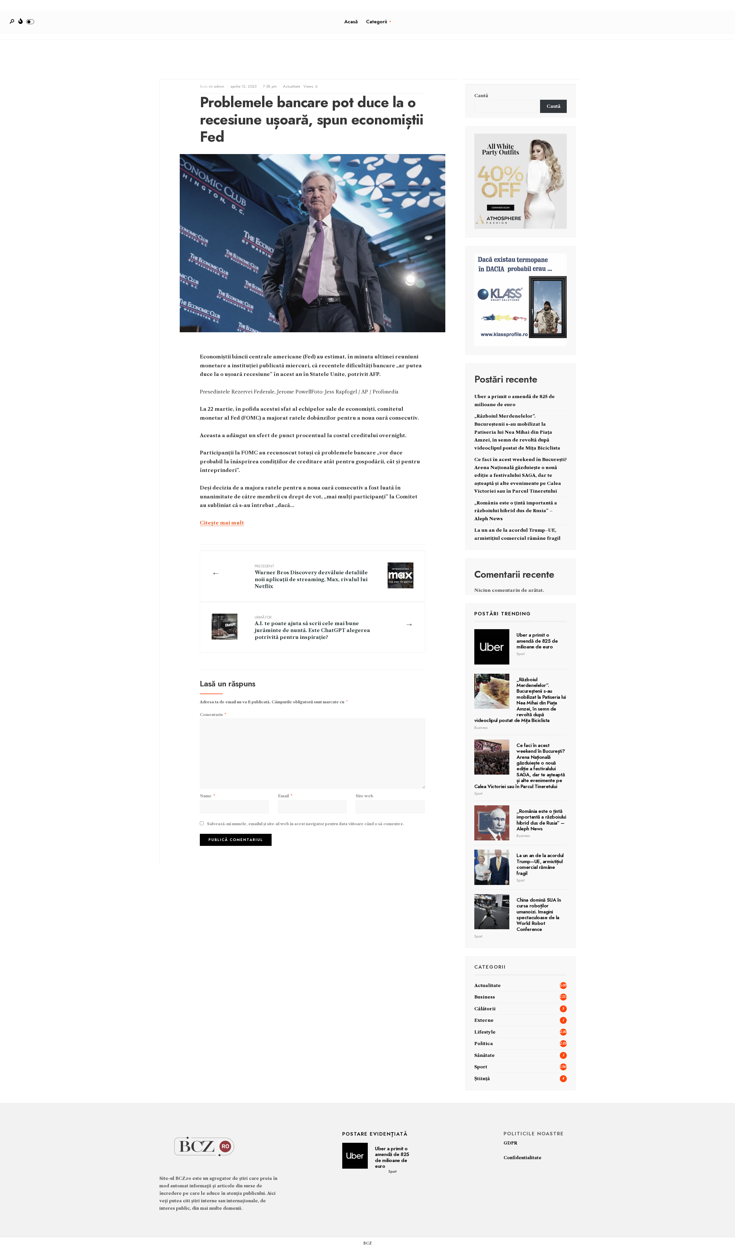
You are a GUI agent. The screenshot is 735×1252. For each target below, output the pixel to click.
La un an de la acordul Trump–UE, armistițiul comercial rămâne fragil (540, 864)
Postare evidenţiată (375, 1133)
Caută (481, 95)
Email (285, 796)
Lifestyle (485, 1032)
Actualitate (291, 86)
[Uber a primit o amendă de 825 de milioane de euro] (492, 647)
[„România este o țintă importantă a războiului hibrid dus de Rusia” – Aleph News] (492, 823)
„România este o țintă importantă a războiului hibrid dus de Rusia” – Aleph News (515, 510)
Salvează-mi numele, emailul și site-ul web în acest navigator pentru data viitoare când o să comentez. (305, 823)
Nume (207, 796)
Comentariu (213, 714)
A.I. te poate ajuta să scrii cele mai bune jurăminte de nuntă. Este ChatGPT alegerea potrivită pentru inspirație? (312, 627)
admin (219, 86)
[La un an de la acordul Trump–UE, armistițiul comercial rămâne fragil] (492, 867)
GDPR (510, 1143)
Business (481, 727)
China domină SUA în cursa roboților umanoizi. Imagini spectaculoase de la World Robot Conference (539, 914)
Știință (482, 1078)
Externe (484, 1020)
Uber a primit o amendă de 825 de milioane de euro (537, 640)
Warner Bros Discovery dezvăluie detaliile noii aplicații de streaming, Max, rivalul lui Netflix (311, 576)
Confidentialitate (522, 1157)
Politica (483, 1043)
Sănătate (484, 1055)
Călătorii (485, 1008)
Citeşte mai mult (222, 523)
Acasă (351, 21)
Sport (521, 653)
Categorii (376, 21)
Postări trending (502, 613)
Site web (364, 796)
